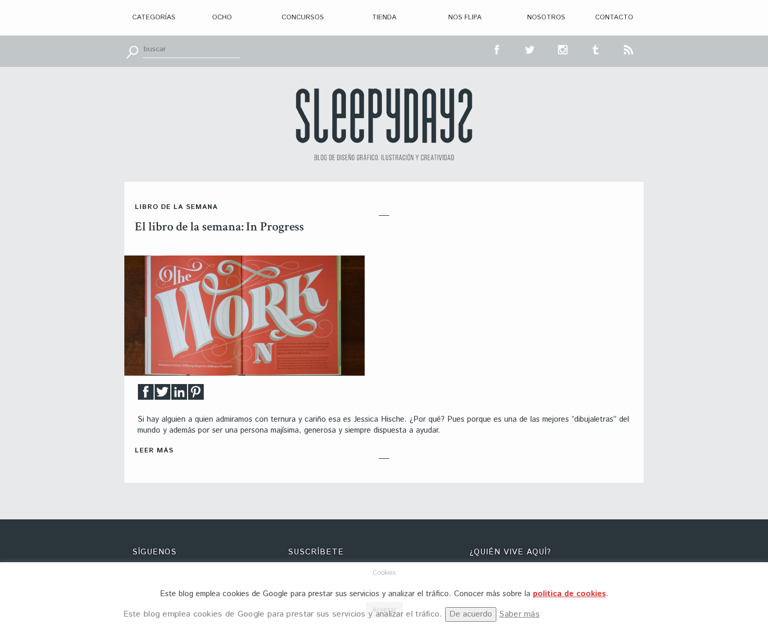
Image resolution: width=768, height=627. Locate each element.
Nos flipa (465, 17)
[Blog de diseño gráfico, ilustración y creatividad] (384, 124)
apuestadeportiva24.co (37, 542)
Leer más (154, 451)
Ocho (222, 17)
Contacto (614, 17)
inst (563, 48)
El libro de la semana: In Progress (219, 226)
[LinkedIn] (179, 394)
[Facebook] (145, 394)
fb (497, 48)
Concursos (303, 17)
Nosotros (546, 17)
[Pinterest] (196, 394)
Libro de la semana (176, 207)
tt (530, 48)
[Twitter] (162, 394)
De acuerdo (470, 614)
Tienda (384, 17)
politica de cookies (569, 593)
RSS (629, 48)
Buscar (132, 51)
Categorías (154, 17)
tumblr (596, 48)
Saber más (519, 614)
